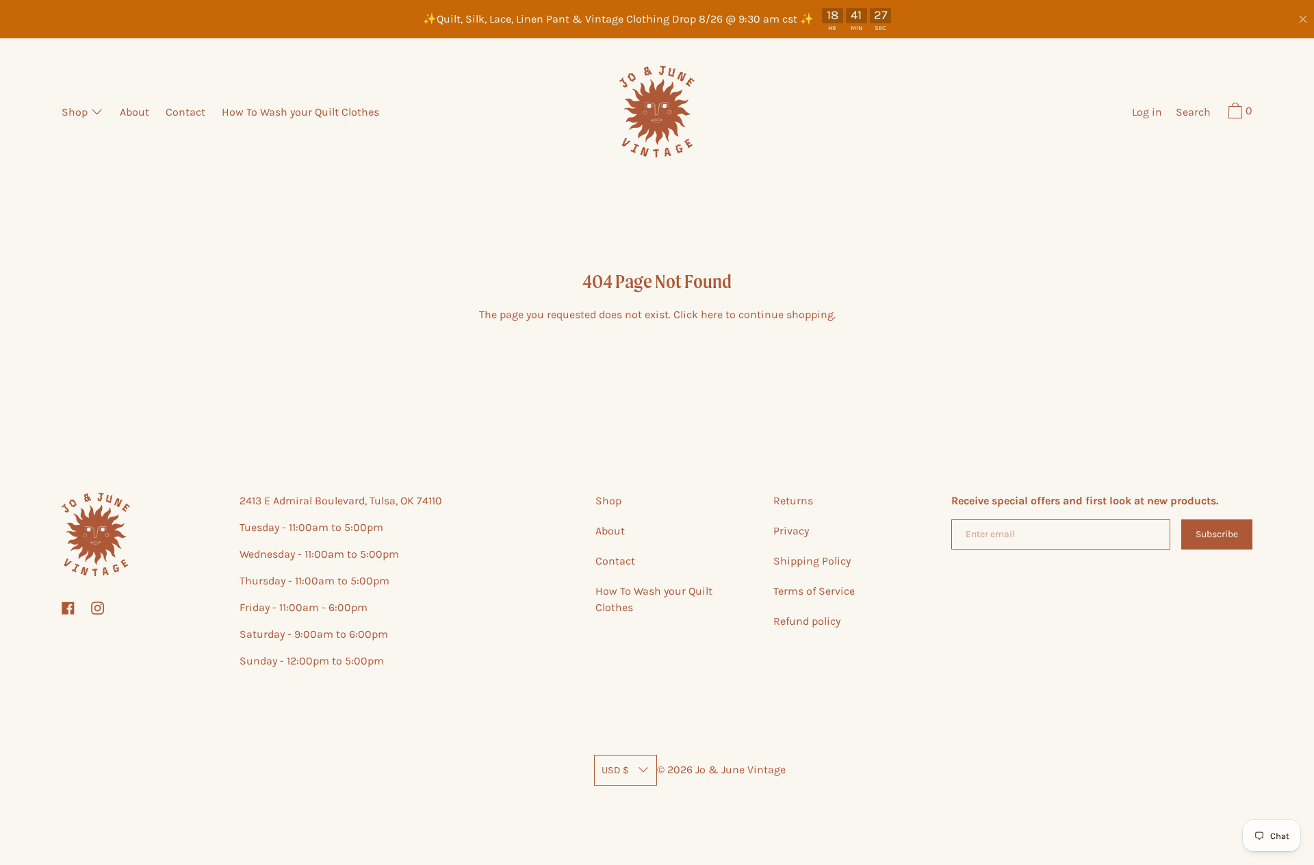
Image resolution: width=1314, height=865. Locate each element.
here (712, 314)
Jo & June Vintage (740, 769)
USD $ (615, 770)
